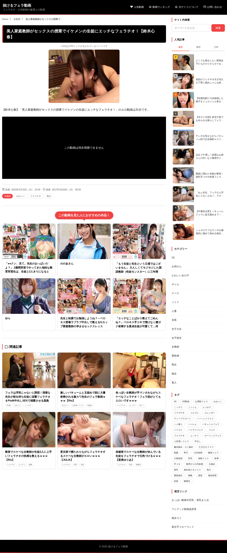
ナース (175, 293)
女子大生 (177, 329)
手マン (141, 405)
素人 (174, 382)
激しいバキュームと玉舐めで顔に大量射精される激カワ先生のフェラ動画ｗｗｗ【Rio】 (83, 396)
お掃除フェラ (201, 401)
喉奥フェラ (213, 452)
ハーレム (192, 424)
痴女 (174, 373)
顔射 (176, 481)
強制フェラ (203, 458)
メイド (175, 302)
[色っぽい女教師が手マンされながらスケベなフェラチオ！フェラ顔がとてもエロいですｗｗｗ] (139, 370)
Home (5, 19)
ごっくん (192, 407)
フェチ (212, 430)
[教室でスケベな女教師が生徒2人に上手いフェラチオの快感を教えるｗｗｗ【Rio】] (28, 430)
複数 (30, 465)
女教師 (16, 19)
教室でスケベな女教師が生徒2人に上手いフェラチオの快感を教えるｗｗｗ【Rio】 (28, 455)
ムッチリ (132, 405)
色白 (49, 196)
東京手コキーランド (183, 526)
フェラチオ (35, 196)
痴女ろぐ (177, 518)
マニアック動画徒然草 (184, 509)
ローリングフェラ (213, 435)
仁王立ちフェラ (206, 447)
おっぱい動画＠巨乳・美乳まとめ (190, 500)
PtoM (9, 405)
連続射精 (212, 475)
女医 (174, 319)
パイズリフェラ (195, 430)
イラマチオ (179, 413)
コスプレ (194, 413)
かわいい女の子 (180, 275)
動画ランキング (161, 7)
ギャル (175, 284)
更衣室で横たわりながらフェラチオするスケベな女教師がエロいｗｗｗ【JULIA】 (83, 455)
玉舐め (89, 405)
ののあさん (67, 263)
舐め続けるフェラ (192, 470)
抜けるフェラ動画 (17, 5)
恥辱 (216, 458)
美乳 (176, 470)
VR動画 (185, 401)
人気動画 (139, 7)
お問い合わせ (214, 7)
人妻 (174, 311)
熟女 (174, 364)
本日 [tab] (180, 47)
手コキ (177, 464)
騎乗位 (138, 465)
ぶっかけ (206, 407)
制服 (176, 452)
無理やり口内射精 (194, 464)
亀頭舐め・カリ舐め (183, 447)
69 (175, 401)
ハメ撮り (178, 424)
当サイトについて (188, 7)
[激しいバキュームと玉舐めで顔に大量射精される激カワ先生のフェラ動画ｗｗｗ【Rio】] (83, 370)
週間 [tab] (198, 47)
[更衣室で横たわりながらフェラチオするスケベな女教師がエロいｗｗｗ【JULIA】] (83, 430)
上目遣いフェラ (77, 405)
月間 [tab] (216, 47)
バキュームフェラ (210, 424)
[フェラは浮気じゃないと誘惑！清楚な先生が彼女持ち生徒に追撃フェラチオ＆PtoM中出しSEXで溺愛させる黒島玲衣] (28, 370)
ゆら (7, 318)
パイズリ (178, 430)
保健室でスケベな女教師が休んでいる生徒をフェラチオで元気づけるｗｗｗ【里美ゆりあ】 (138, 455)
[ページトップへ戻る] (218, 546)
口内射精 (198, 452)
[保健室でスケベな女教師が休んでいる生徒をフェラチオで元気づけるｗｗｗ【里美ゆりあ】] (139, 430)
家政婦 (175, 355)
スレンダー (209, 413)
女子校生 (177, 337)
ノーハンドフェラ (205, 418)
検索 (218, 27)
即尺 (186, 452)
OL (173, 257)
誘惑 (200, 475)
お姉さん (177, 266)
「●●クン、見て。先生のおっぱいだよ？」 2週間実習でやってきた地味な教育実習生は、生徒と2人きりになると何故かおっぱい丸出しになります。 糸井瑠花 (28, 271)
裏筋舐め (178, 475)
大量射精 (178, 458)
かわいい (20, 196)
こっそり (28, 405)
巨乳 (75, 465)
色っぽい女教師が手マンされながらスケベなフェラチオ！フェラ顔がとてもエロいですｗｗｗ (138, 396)
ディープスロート (182, 418)
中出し (198, 441)
